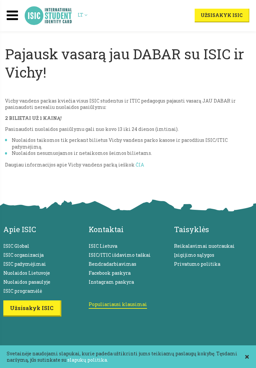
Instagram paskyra (111, 282)
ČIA (140, 165)
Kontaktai (106, 229)
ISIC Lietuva (103, 246)
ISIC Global (16, 246)
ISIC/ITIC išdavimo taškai (120, 255)
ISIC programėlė (22, 291)
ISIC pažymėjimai (24, 264)
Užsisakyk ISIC (222, 15)
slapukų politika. (87, 360)
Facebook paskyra (110, 273)
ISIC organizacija (23, 255)
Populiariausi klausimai (118, 304)
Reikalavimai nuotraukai (204, 246)
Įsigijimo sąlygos (194, 255)
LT (81, 15)
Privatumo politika (197, 264)
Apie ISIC (19, 229)
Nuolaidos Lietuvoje (26, 273)
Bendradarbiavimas (112, 264)
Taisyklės (191, 229)
